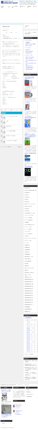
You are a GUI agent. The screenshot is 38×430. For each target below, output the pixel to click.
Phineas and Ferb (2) (28, 206)
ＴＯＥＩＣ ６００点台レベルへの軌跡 (11, 116)
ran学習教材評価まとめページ (29, 78)
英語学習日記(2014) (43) (29, 297)
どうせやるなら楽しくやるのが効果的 (11, 140)
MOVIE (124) (27, 201)
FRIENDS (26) (27, 192)
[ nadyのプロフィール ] (19, 410)
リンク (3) (26, 242)
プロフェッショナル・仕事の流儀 (6, 146)
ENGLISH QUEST (2, 7)
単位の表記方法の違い (29, 69)
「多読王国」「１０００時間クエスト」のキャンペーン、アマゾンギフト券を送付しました (31, 373)
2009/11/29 (28, 347)
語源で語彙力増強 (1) (28, 309)
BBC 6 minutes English (29, 51)
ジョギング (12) (27, 231)
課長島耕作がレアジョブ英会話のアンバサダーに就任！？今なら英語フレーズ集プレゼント (31, 378)
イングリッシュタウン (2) (29, 215)
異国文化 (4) (27, 265)
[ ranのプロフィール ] (18, 405)
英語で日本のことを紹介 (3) (29, 272)
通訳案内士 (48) (27, 311)
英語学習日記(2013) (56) (29, 295)
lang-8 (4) (26, 199)
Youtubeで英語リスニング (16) (30, 213)
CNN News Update (29, 52)
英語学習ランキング (22, 7)
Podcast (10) (27, 208)
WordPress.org (29, 396)
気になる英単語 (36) (28, 261)
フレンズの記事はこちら (28, 116)
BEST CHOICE (27, 33)
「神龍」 (7, 121)
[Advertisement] (19, 16)
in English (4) (27, 197)
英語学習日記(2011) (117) (29, 290)
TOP (9, 384)
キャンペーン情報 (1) (28, 229)
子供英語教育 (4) (27, 249)
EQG (9, 6)
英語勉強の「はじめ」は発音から (31, 43)
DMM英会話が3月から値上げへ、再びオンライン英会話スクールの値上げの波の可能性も (31, 369)
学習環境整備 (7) (27, 254)
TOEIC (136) (27, 210)
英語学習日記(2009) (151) (29, 286)
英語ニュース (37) (28, 274)
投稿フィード (29, 391)
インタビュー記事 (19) (28, 217)
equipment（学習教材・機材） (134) (30, 190)
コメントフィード (30, 394)
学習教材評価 (28, 42)
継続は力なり (20, 146)
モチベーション (5, 30)
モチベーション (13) (28, 240)
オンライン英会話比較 (14, 7)
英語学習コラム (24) (28, 277)
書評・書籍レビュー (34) (29, 256)
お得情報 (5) (27, 222)
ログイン (28, 389)
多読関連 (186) (27, 247)
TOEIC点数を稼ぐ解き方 (29, 67)
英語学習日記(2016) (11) (29, 302)
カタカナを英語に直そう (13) (29, 224)
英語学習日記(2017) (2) (28, 304)
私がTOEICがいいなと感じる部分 (10, 135)
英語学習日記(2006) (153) (29, 279)
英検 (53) (26, 270)
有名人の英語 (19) (28, 258)
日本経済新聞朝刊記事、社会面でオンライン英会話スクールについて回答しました (6, 415)
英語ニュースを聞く (29, 45)
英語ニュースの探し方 (29, 58)
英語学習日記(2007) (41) (29, 281)
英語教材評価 (29, 7)
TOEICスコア (19, 414)
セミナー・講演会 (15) (28, 233)
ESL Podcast (28, 49)
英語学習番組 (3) (27, 306)
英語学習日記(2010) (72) (29, 288)
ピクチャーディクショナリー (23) (30, 238)
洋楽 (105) (26, 263)
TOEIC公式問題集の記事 (28, 166)
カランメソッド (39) (28, 226)
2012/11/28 (28, 349)
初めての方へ (35, 7)
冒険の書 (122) (27, 245)
